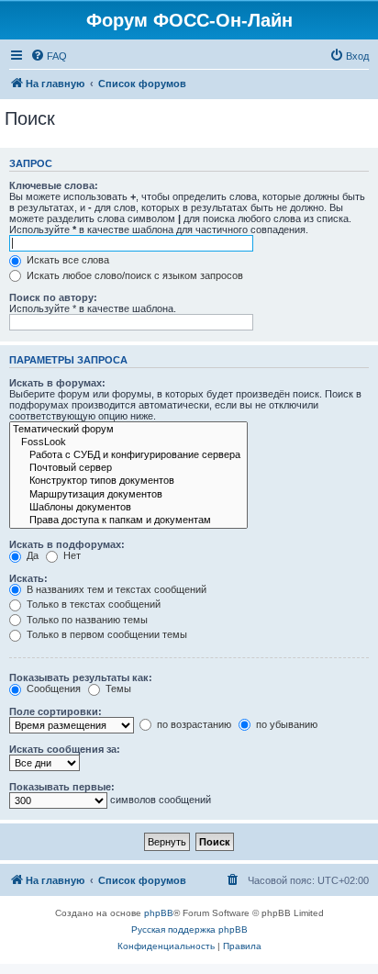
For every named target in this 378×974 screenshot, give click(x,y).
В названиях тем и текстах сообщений (115, 589)
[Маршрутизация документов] (128, 494)
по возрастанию (192, 724)
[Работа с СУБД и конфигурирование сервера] (128, 455)
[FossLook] (128, 442)
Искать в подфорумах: (67, 544)
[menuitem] (48, 56)
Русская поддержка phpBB (189, 929)
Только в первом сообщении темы (105, 634)
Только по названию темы (86, 619)
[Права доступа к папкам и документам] (128, 520)
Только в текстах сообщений (92, 604)
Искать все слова (66, 259)
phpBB (158, 913)
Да (31, 555)
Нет (71, 555)
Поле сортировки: (55, 711)
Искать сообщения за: (64, 749)
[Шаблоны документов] (128, 507)
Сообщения (52, 688)
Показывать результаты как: (80, 677)
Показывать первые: (62, 786)
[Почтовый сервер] (128, 468)
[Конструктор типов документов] (128, 481)
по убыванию (285, 724)
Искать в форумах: (57, 382)
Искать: (28, 578)
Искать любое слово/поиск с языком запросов (133, 275)
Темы (117, 688)
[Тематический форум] (128, 429)
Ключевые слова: (53, 185)
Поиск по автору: (53, 297)
